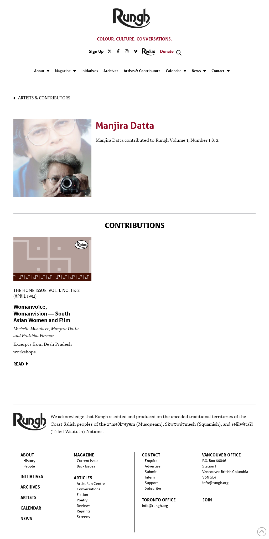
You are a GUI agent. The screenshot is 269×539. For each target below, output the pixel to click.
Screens (83, 516)
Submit (151, 471)
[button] (179, 53)
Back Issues (86, 466)
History (29, 460)
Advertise (153, 466)
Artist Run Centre (91, 483)
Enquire (151, 460)
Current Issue (88, 460)
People (29, 466)
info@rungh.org (155, 505)
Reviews (83, 505)
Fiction (82, 494)
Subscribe (153, 488)
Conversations (88, 489)
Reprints (83, 511)
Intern (150, 477)
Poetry (82, 500)
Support (151, 482)
